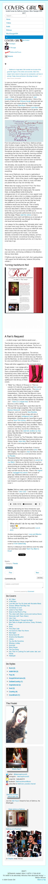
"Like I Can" (23, 491)
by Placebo (11, 456)
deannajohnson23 (23, 776)
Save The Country (20, 420)
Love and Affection (35, 534)
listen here (22, 441)
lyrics (37, 389)
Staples (10, 858)
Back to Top (42, 879)
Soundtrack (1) (14, 695)
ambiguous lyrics (27, 416)
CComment (31, 591)
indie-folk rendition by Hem (32, 431)
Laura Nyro (34, 107)
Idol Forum (15, 801)
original (40, 470)
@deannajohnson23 (20, 774)
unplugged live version (20, 472)
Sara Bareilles (32, 412)
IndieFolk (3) (13, 671)
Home (8, 19)
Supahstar (9, 568)
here (35, 387)
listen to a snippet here (20, 401)
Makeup (9, 30)
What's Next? (16, 769)
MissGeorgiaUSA (12, 33)
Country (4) (13, 691)
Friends (15, 563)
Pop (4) (11, 675)
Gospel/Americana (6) (17, 678)
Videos (8, 23)
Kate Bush (21, 105)
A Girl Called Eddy (20, 543)
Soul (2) (12, 688)
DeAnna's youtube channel (27, 784)
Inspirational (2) (15, 685)
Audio (8, 26)
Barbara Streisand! (14, 410)
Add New (40, 577)
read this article (26, 215)
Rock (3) (12, 668)
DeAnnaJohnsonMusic (23, 781)
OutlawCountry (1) (16, 681)
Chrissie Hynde (25, 101)
